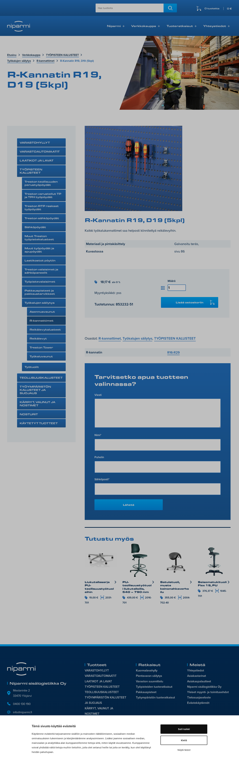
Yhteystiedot (214, 26)
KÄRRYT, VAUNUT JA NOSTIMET (37, 403)
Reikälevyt (38, 338)
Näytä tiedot (184, 750)
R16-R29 (173, 352)
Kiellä (184, 740)
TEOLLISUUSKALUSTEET (41, 377)
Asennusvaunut (42, 311)
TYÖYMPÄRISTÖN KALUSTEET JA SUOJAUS (35, 390)
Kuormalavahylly (146, 670)
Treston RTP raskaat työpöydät (42, 207)
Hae (170, 8)
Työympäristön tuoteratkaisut (155, 697)
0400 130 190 (22, 704)
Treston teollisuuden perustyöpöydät (41, 183)
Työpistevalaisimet (40, 281)
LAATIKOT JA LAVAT (36, 160)
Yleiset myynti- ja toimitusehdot (208, 692)
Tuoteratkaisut (180, 26)
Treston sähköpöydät (42, 218)
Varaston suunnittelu (149, 681)
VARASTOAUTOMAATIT (40, 151)
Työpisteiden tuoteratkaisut (154, 686)
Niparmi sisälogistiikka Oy (204, 686)
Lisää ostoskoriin (189, 302)
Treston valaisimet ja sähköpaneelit (41, 271)
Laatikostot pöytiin (40, 260)
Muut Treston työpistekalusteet (39, 237)
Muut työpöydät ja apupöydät (39, 249)
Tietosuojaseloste (199, 697)
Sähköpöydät (35, 227)
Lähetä (128, 504)
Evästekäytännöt (198, 703)
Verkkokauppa (143, 26)
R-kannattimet (45, 61)
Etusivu (11, 55)
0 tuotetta (218, 8)
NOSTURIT (29, 414)
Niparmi (114, 26)
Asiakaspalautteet (199, 681)
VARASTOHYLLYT (35, 142)
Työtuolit (32, 367)
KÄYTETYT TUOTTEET (39, 423)
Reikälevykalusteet (45, 329)
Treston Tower (41, 347)
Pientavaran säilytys (149, 676)
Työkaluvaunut (41, 356)
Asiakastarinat (196, 676)
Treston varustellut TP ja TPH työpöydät (43, 195)
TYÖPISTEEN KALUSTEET (62, 55)
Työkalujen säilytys (19, 61)
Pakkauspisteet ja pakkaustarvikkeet (40, 292)
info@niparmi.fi (22, 712)
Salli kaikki (184, 729)
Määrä (171, 281)
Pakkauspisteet (146, 692)
